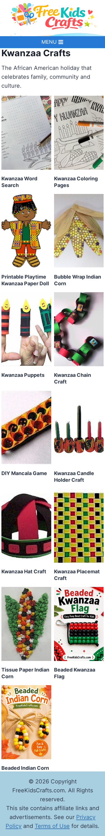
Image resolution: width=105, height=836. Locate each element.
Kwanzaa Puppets (23, 375)
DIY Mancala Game (24, 473)
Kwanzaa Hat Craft (23, 571)
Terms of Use (52, 826)
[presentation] (26, 133)
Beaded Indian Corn (25, 768)
